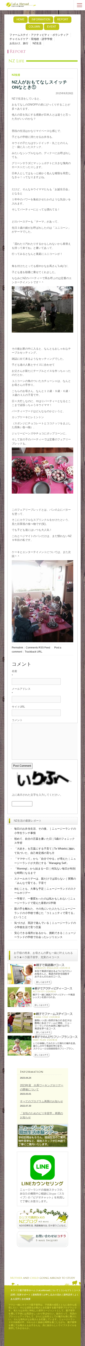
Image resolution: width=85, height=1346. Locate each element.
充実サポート (24, 1294)
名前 (14, 671)
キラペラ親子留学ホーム (23, 1290)
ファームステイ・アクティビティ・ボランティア (38, 34)
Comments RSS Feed (38, 647)
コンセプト (66, 1290)
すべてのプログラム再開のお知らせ (41, 1101)
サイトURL (18, 706)
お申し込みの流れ (52, 1294)
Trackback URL (33, 651)
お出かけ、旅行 (18, 43)
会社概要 (26, 1299)
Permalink (17, 647)
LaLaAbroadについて (48, 1290)
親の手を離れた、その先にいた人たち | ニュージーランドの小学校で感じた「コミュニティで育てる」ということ (44, 913)
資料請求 (67, 1294)
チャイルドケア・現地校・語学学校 (30, 39)
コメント (17, 720)
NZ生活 (37, 43)
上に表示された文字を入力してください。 (37, 794)
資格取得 (36, 1294)
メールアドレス (21, 688)
